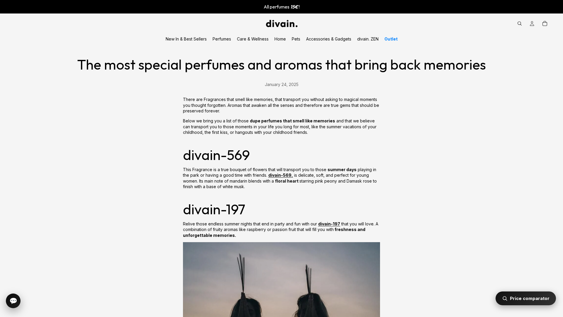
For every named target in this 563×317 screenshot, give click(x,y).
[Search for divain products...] (519, 23)
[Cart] (544, 23)
